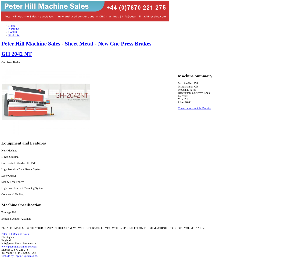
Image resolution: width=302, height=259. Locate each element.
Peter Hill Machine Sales (30, 43)
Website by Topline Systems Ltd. (19, 255)
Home (11, 25)
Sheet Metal (79, 43)
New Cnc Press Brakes (124, 43)
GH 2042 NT (16, 54)
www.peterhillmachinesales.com (19, 246)
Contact (12, 32)
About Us (13, 28)
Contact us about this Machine (194, 108)
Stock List (14, 35)
